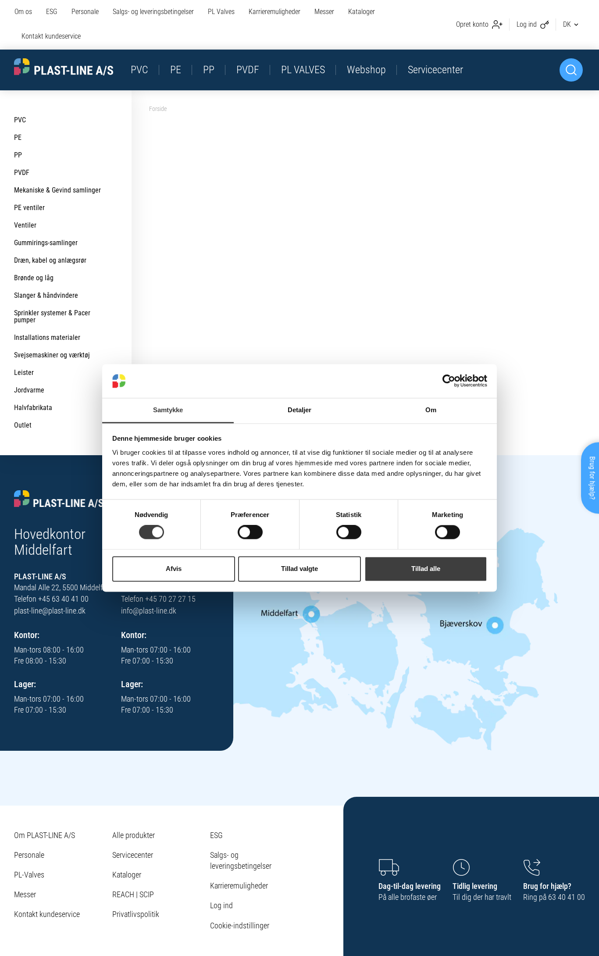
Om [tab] (430, 410)
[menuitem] (26, 12)
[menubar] (206, 25)
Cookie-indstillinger (239, 925)
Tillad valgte (299, 568)
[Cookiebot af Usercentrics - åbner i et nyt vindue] (448, 381)
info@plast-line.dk (148, 610)
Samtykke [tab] (168, 410)
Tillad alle (425, 568)
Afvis (174, 568)
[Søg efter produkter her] (571, 70)
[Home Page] (63, 66)
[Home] (59, 499)
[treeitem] (66, 120)
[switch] (250, 532)
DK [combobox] (567, 24)
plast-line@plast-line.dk (50, 610)
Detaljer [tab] (300, 410)
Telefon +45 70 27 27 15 (158, 598)
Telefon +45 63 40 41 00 (51, 598)
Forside (158, 108)
